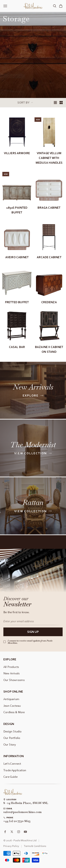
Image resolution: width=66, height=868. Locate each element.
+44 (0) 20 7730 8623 (17, 821)
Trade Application (14, 770)
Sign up (33, 631)
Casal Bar (17, 347)
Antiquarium (11, 699)
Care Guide (10, 776)
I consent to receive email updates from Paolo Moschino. (30, 642)
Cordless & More (14, 712)
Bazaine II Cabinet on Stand (49, 349)
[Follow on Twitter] (12, 831)
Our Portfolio (11, 738)
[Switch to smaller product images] (61, 102)
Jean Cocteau (12, 705)
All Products (11, 667)
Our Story (9, 744)
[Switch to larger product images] (55, 102)
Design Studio (12, 731)
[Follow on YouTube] (25, 831)
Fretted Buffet (17, 302)
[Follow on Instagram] (18, 831)
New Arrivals (11, 673)
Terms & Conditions (35, 846)
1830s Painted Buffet (16, 210)
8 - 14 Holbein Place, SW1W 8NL (25, 803)
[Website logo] (12, 792)
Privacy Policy (11, 846)
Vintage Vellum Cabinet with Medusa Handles (49, 158)
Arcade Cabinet (49, 257)
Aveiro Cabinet (17, 257)
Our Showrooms (14, 680)
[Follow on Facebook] (5, 831)
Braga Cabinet (49, 207)
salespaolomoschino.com (22, 812)
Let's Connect (12, 763)
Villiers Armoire (17, 153)
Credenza (49, 302)
